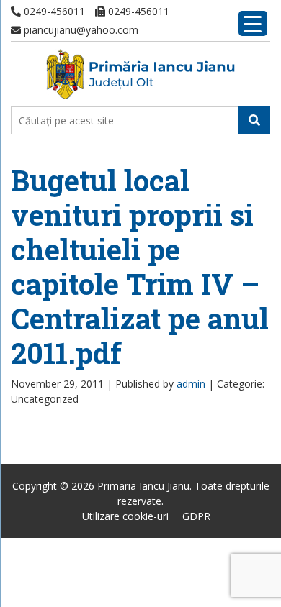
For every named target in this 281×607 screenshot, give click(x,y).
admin (191, 384)
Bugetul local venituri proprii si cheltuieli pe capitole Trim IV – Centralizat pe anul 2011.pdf (140, 266)
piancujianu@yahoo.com (79, 30)
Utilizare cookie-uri (125, 516)
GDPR (196, 516)
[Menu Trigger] (252, 23)
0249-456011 (53, 11)
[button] (254, 120)
